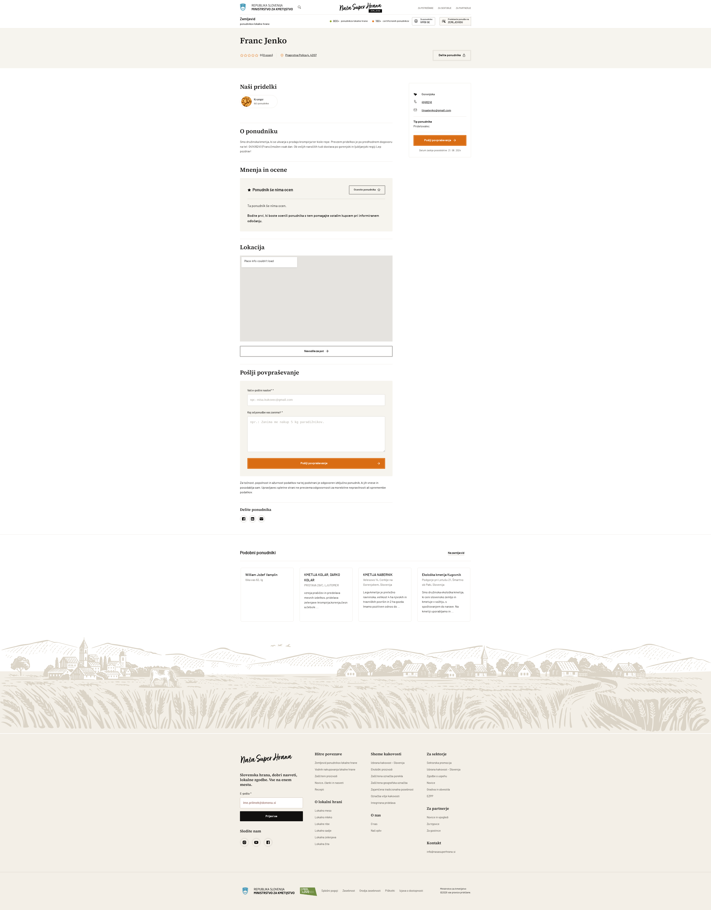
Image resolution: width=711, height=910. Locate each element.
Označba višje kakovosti (385, 796)
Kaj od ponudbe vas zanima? (265, 412)
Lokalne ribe (322, 824)
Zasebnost (349, 890)
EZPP (430, 796)
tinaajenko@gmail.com (436, 110)
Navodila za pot (314, 351)
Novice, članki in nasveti (329, 783)
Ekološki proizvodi (382, 769)
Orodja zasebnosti (370, 890)
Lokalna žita (322, 844)
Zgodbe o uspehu (437, 776)
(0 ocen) (267, 55)
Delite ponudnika (450, 55)
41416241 (427, 102)
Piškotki (390, 890)
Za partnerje (463, 8)
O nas (374, 824)
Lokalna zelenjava (325, 837)
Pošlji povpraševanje (437, 140)
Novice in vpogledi (437, 817)
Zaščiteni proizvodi (326, 776)
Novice (431, 783)
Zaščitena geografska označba (389, 783)
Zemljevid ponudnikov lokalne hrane (336, 763)
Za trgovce (433, 824)
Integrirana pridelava (383, 803)
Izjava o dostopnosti (411, 890)
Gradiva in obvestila (438, 789)
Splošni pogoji (329, 890)
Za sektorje (444, 8)
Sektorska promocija (439, 763)
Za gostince (434, 830)
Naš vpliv (376, 830)
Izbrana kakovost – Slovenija (388, 763)
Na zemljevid (456, 552)
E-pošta (245, 793)
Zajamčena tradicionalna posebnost (392, 789)
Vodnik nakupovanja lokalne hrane (335, 769)
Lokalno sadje (323, 830)
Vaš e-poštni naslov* (260, 390)
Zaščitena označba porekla (387, 776)
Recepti (319, 789)
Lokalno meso (323, 810)
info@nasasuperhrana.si (441, 852)
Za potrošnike (425, 8)
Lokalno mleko (323, 817)
